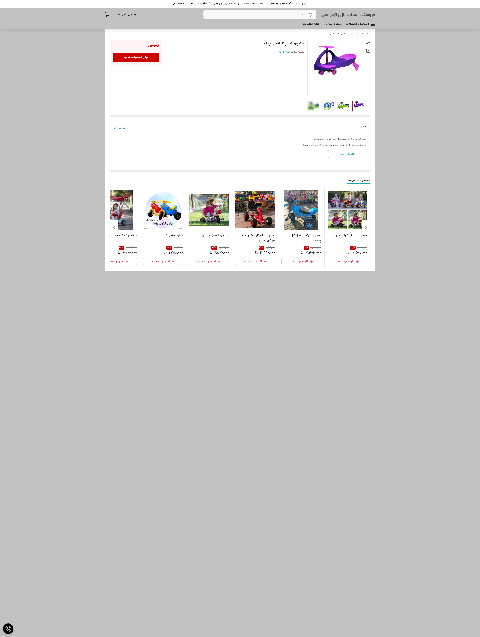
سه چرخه (331, 33)
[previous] (366, 227)
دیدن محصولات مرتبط (135, 57)
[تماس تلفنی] (8, 628)
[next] (113, 227)
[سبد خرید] (107, 14)
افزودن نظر (120, 127)
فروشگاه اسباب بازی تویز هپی (347, 15)
